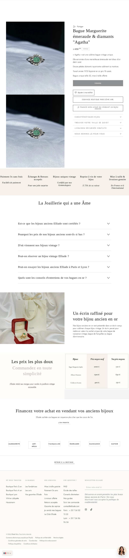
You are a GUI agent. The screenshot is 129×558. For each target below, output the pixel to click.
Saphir (114, 444)
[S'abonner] (122, 487)
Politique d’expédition (14, 544)
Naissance (94, 444)
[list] (64, 183)
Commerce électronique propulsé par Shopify (19, 538)
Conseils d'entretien (71, 494)
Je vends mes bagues (52, 510)
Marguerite (14, 444)
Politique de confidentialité (43, 538)
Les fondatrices (31, 486)
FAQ (65, 486)
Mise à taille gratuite (52, 486)
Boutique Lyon (11, 494)
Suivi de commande (71, 502)
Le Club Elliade (50, 514)
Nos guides (68, 498)
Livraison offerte (50, 498)
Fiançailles (54, 444)
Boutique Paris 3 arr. (14, 486)
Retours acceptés (51, 502)
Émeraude (74, 444)
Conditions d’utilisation (30, 544)
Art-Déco (34, 445)
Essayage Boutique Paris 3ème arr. (98, 99)
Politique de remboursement (48, 541)
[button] (7, 553)
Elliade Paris (15, 534)
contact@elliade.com (71, 506)
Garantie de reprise (52, 506)
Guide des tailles (70, 490)
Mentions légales (58, 538)
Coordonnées (33, 541)
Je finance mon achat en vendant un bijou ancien (98, 108)
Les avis (28, 490)
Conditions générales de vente (17, 541)
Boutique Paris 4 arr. (14, 490)
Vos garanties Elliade (33, 494)
